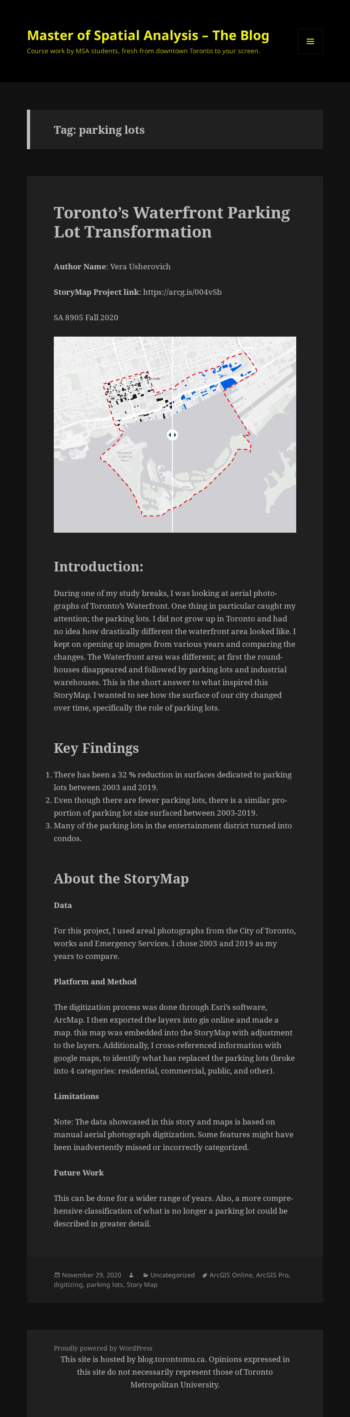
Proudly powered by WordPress (103, 1348)
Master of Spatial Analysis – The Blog (148, 35)
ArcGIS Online (231, 1275)
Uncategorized (172, 1275)
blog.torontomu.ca (171, 1359)
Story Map (142, 1284)
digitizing (68, 1284)
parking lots (105, 1284)
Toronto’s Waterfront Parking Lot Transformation (172, 222)
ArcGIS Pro (272, 1275)
